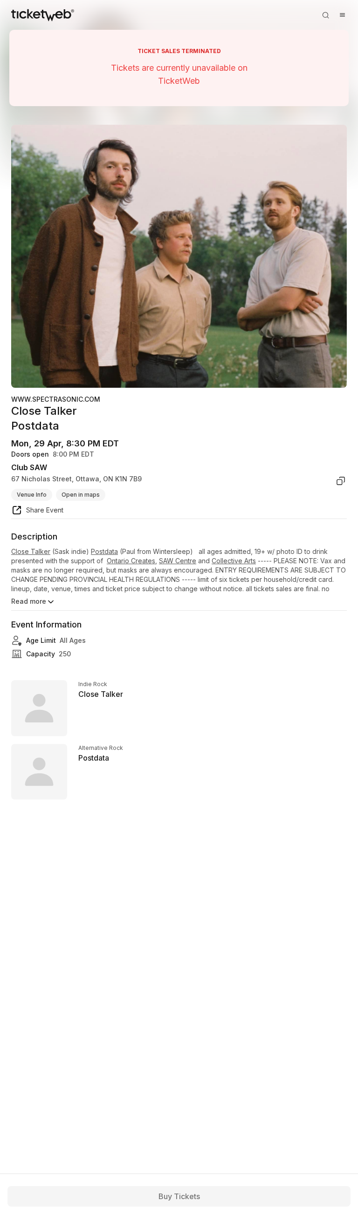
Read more (28, 601)
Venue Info (32, 494)
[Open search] (325, 15)
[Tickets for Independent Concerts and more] (42, 14)
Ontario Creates (131, 561)
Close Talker (30, 551)
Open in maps (81, 494)
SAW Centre (177, 561)
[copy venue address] (341, 481)
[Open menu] (342, 15)
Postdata (104, 551)
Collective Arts (234, 561)
